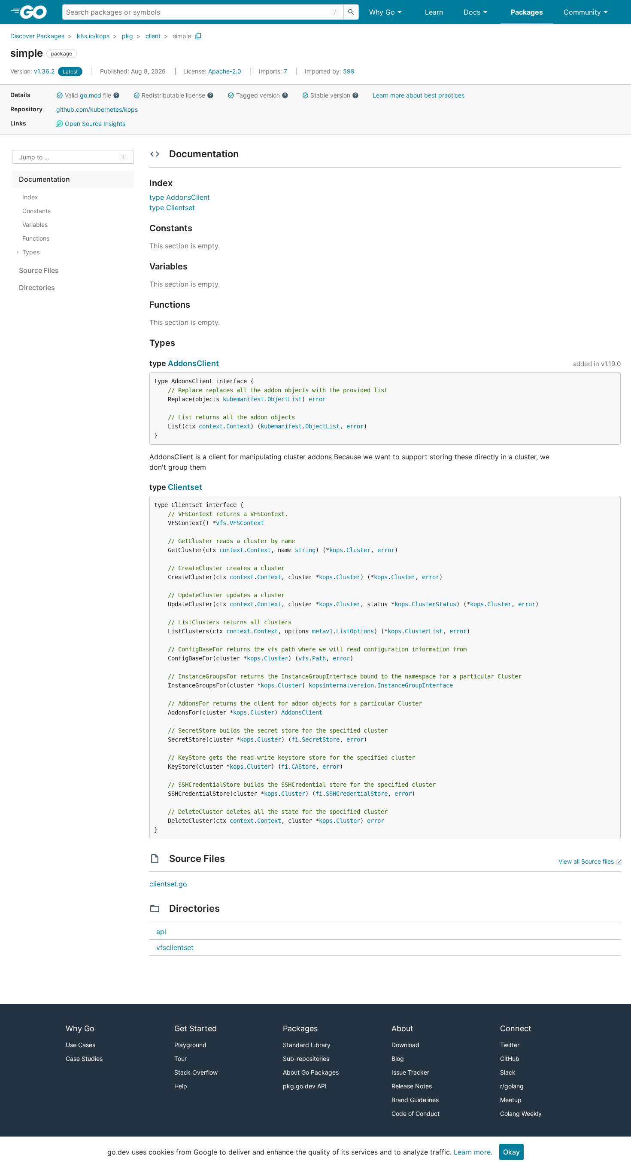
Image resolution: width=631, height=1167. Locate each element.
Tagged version (258, 95)
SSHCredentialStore (357, 793)
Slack (508, 1072)
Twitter (509, 1044)
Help (180, 1086)
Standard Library (307, 1044)
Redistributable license (173, 95)
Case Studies (84, 1058)
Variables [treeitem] (35, 224)
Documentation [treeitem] (44, 179)
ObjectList (284, 399)
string (305, 550)
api (161, 931)
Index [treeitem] (30, 197)
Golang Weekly (521, 1113)
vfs (221, 522)
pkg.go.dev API (305, 1086)
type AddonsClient (179, 197)
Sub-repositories (306, 1058)
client (153, 36)
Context (238, 426)
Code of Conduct (415, 1113)
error (317, 399)
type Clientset (172, 207)
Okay (511, 1152)
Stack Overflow (196, 1072)
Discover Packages (37, 36)
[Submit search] (351, 12)
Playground (190, 1044)
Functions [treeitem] (35, 238)
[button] (59, 95)
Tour (180, 1058)
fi (294, 739)
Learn (434, 12)
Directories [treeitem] (37, 287)
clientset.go (168, 884)
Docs (472, 12)
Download (405, 1044)
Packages (527, 12)
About (402, 1028)
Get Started (195, 1028)
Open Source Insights (94, 123)
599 (330, 71)
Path (319, 658)
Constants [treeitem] (36, 210)
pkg (127, 36)
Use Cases (80, 1044)
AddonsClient (193, 363)
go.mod (90, 95)
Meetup (511, 1099)
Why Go (382, 12)
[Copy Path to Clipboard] (198, 36)
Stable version (330, 95)
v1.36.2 (33, 71)
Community (582, 12)
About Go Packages (311, 1072)
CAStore (303, 766)
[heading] (36, 12)
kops (336, 550)
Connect (515, 1028)
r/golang (512, 1086)
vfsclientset (175, 947)
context (211, 426)
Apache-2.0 (224, 71)
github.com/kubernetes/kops (97, 109)
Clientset (185, 487)
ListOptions (355, 631)
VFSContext (247, 522)
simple (182, 36)
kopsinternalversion (341, 685)
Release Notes (411, 1086)
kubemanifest (243, 399)
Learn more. (473, 1152)
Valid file (88, 95)
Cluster (358, 550)
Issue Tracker (410, 1072)
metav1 (322, 631)
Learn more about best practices (418, 95)
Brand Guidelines (415, 1099)
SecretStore (321, 739)
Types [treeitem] (30, 252)
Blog (397, 1058)
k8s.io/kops (93, 36)
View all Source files (586, 861)
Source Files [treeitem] (39, 270)
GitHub (509, 1058)
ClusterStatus (434, 604)
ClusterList (424, 631)
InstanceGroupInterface (415, 685)
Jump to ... (34, 157)
